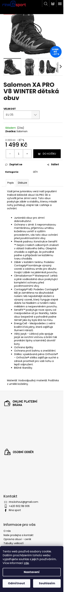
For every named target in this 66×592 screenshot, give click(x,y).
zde (26, 563)
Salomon (22, 131)
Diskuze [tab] (22, 182)
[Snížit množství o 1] (10, 153)
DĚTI (35, 172)
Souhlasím (47, 583)
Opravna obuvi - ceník (17, 539)
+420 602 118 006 (19, 506)
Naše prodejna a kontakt (18, 535)
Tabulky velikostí (14, 543)
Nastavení (32, 572)
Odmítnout (16, 583)
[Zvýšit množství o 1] (27, 153)
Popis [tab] (10, 182)
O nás (7, 531)
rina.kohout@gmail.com (23, 502)
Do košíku (49, 153)
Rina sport (15, 510)
